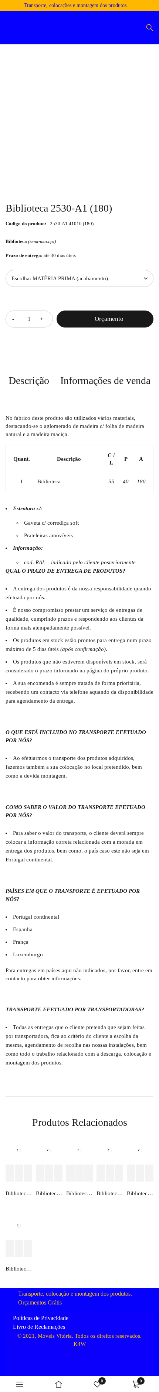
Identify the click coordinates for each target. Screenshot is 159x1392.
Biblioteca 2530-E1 (19, 1269)
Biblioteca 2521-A (140, 1193)
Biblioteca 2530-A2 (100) (110, 1193)
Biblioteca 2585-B (49, 1193)
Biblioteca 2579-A (79, 1193)
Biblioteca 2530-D (19, 1193)
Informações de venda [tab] (105, 380)
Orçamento (109, 318)
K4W (80, 1344)
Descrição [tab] (29, 380)
